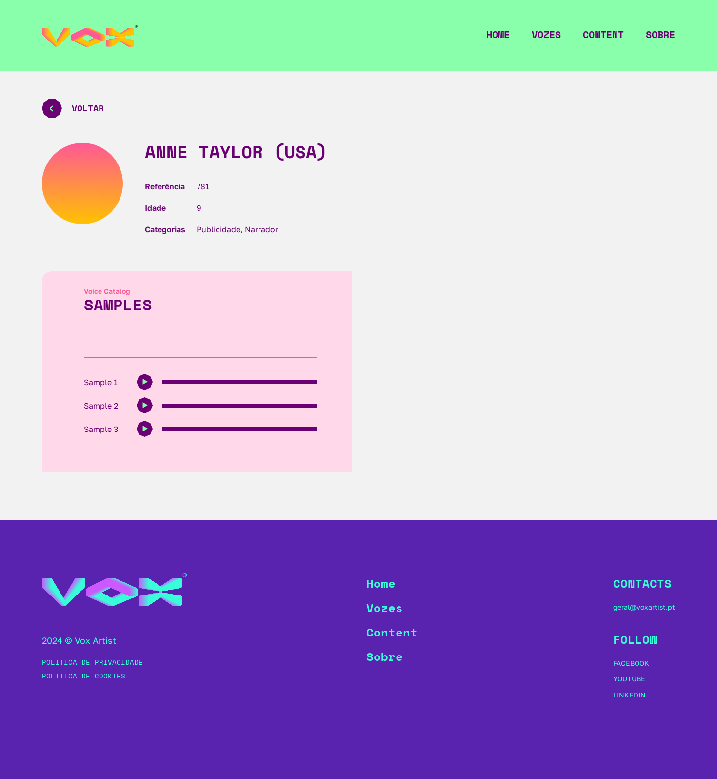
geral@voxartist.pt (644, 607)
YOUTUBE (629, 679)
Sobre (660, 35)
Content (603, 35)
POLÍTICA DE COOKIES (83, 676)
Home (498, 35)
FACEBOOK (631, 663)
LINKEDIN (629, 695)
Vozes (546, 35)
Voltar (88, 108)
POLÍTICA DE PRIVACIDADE (92, 662)
